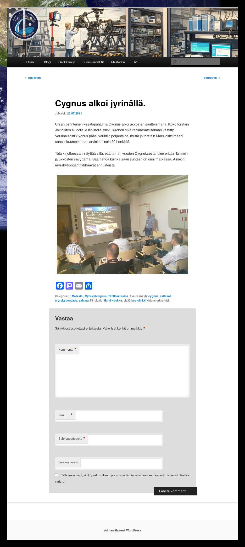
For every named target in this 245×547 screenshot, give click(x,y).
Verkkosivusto (68, 462)
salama (84, 300)
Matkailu (77, 296)
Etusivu (31, 62)
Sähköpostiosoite (71, 438)
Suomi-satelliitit (93, 62)
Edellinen (33, 77)
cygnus (153, 296)
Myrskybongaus (96, 296)
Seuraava (212, 77)
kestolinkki (138, 300)
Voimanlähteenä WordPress (122, 530)
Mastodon (118, 62)
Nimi (65, 415)
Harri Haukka (113, 300)
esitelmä (166, 296)
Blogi (47, 62)
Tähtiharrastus (118, 296)
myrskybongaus (66, 300)
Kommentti (67, 349)
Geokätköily (66, 62)
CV (135, 62)
